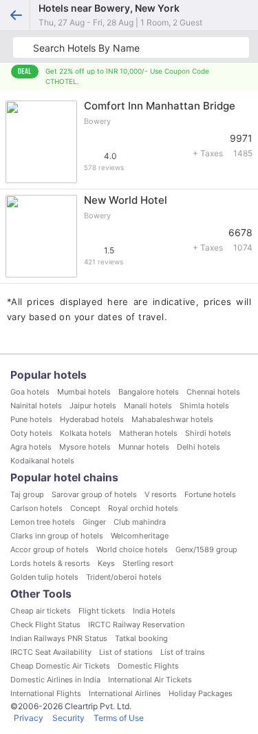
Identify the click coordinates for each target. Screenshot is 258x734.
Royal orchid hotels (143, 508)
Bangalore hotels (148, 392)
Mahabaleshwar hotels (172, 419)
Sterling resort (147, 563)
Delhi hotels (198, 447)
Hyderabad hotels (92, 419)
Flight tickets (101, 611)
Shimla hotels (204, 405)
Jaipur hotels (92, 405)
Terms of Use (119, 718)
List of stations (126, 652)
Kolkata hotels (85, 433)
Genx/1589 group (206, 549)
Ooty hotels (31, 433)
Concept (85, 508)
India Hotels (154, 611)
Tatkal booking (141, 638)
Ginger (94, 522)
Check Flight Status (45, 624)
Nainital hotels (36, 405)
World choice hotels (132, 549)
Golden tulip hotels (44, 577)
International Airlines (125, 693)
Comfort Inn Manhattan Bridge (159, 105)
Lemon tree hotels (42, 522)
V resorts (160, 494)
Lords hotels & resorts (50, 563)
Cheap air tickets (40, 611)
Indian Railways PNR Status (58, 638)
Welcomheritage (140, 536)
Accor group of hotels (49, 549)
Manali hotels (148, 405)
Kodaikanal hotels (42, 460)
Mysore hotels (85, 447)
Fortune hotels (210, 494)
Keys (106, 563)
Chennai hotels (213, 392)
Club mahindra (140, 522)
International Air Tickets (150, 679)
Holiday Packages (201, 693)
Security (68, 718)
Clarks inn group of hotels (56, 536)
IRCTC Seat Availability (51, 652)
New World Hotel (125, 200)
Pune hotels (31, 419)
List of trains (182, 652)
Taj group (27, 494)
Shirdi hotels (208, 433)
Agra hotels (31, 447)
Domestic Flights (148, 666)
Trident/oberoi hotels (124, 577)
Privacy (28, 718)
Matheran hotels (148, 433)
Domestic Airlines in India (55, 679)
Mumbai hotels (84, 392)
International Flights (45, 693)
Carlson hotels (36, 508)
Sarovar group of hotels (94, 494)
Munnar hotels (143, 447)
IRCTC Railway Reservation (136, 624)
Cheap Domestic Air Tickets (60, 666)
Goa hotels (30, 392)
